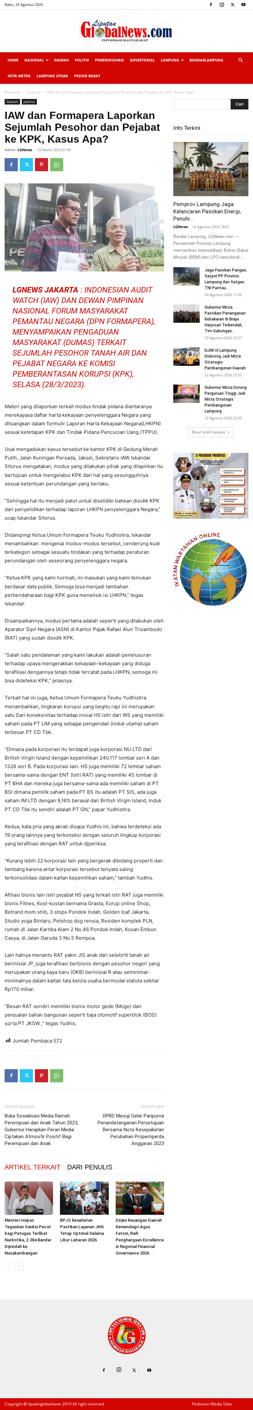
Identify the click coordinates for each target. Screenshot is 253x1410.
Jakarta (29, 101)
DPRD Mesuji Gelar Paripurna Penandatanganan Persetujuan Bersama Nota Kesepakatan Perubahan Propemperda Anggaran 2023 (131, 1129)
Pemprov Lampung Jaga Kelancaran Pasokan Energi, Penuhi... (207, 211)
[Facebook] (211, 4)
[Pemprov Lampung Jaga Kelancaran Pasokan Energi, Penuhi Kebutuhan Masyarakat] (210, 169)
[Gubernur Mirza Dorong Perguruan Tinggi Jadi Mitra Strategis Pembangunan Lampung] (186, 394)
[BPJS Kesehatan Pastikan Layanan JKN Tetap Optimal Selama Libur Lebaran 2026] (84, 1198)
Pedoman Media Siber (212, 1404)
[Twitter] (233, 4)
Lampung (170, 60)
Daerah (61, 60)
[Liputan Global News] (126, 31)
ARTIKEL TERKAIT (33, 1167)
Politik (82, 60)
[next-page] (19, 1266)
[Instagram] (222, 4)
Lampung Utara (52, 75)
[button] (240, 60)
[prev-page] (9, 1266)
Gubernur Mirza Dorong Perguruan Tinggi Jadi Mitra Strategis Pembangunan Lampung (226, 399)
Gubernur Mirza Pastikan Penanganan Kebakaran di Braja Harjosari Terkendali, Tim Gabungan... (225, 319)
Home (13, 60)
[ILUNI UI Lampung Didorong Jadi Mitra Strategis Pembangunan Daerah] (186, 356)
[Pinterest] (41, 164)
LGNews (24, 149)
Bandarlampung (206, 60)
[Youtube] (243, 4)
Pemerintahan (109, 60)
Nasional (34, 60)
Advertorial (142, 60)
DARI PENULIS (89, 1167)
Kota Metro (19, 75)
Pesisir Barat (87, 75)
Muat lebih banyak (208, 432)
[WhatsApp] (56, 164)
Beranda (12, 92)
